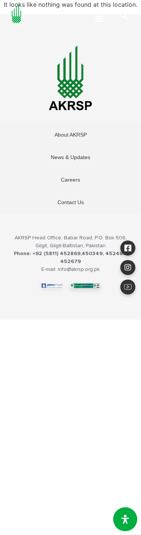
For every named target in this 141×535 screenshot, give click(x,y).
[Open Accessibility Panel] (125, 519)
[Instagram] (127, 267)
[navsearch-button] (124, 16)
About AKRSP (71, 135)
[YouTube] (127, 287)
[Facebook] (127, 247)
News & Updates (70, 157)
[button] (99, 18)
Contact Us (71, 202)
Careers (70, 180)
